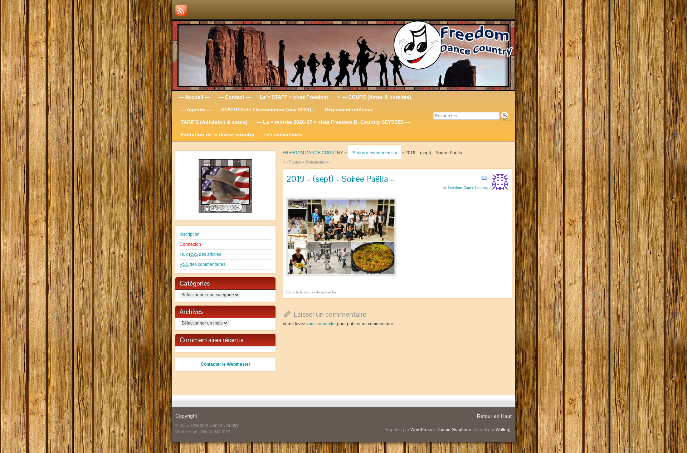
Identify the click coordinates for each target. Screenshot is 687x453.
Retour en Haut (494, 416)
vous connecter (321, 323)
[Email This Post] (484, 177)
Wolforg (503, 429)
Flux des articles (200, 254)
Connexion (190, 244)
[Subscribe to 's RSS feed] (181, 10)
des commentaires (202, 264)
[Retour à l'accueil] (343, 55)
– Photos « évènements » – (374, 152)
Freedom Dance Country (468, 187)
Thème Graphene (454, 429)
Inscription (190, 234)
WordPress (421, 429)
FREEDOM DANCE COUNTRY (313, 152)
